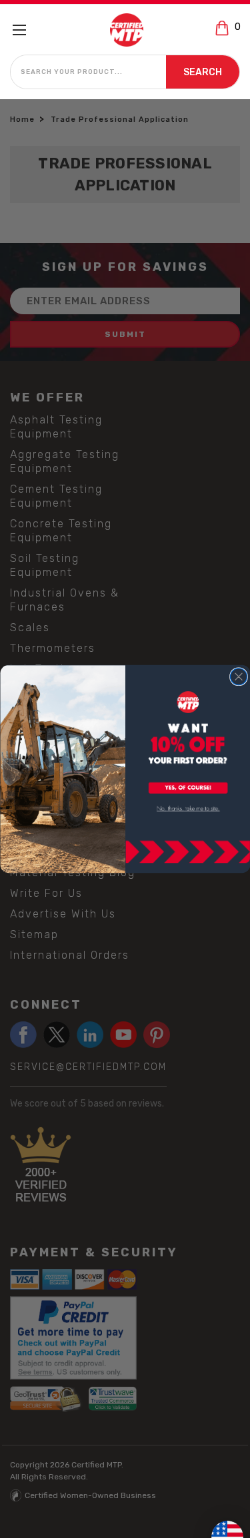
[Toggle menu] (25, 30)
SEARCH (202, 72)
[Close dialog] (238, 676)
